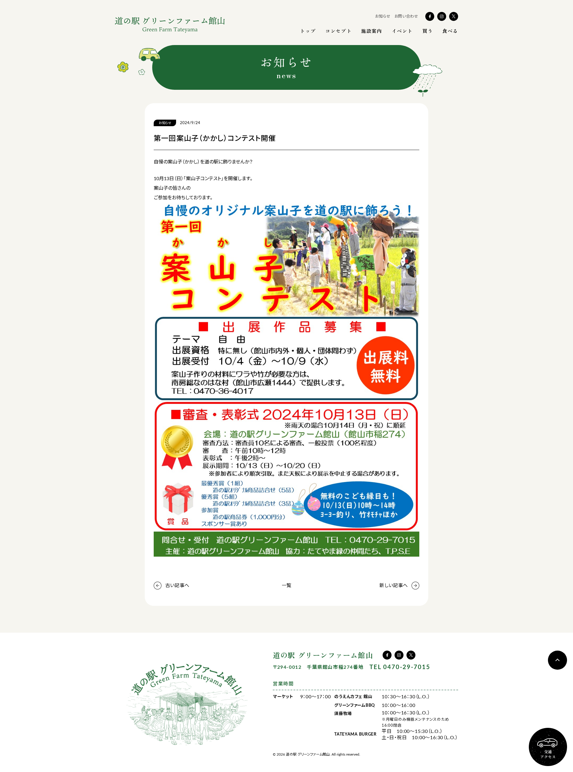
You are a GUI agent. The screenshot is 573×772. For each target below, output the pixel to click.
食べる (450, 30)
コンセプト (338, 30)
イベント (402, 30)
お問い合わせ (406, 16)
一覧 (287, 585)
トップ (308, 30)
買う (427, 30)
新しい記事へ (393, 585)
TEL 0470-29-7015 (399, 667)
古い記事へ (177, 585)
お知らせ (383, 16)
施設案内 (371, 30)
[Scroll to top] (557, 660)
